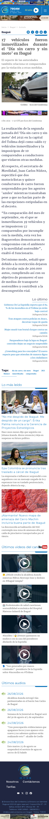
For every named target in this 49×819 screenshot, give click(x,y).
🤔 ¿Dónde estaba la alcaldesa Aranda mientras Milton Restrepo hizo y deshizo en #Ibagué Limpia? (24, 578)
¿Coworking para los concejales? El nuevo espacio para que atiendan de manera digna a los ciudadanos (25, 354)
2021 (43, 371)
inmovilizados (17, 374)
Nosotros (12, 781)
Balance (7, 374)
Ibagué (13, 27)
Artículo (22, 27)
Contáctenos (31, 781)
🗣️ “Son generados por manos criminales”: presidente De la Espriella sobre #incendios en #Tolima (22, 669)
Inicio (4, 27)
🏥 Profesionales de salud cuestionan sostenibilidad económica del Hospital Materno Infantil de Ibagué (22, 608)
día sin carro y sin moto (21, 371)
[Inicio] (5, 10)
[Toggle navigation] (44, 10)
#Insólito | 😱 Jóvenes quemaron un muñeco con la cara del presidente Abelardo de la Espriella (21, 639)
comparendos (31, 374)
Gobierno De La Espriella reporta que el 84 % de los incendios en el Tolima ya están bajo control (25, 308)
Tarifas (11, 786)
